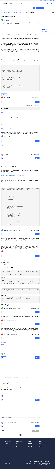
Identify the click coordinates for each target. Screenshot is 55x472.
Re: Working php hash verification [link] (29, 12)
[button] (2, 102)
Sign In (53, 3)
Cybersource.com (30, 443)
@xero (2, 112)
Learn (17, 443)
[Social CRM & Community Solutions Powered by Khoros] (52, 470)
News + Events (30, 446)
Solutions (17, 446)
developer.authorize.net (43, 0)
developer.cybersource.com (50, 0)
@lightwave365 (3, 145)
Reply (37, 140)
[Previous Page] (13, 435)
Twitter (40, 443)
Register (6, 443)
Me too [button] (4, 94)
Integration (23, 12)
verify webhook (44, 31)
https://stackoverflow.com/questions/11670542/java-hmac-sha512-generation (13, 175)
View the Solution (6, 20)
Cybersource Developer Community (3, 3)
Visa (30, 461)
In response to (12, 154)
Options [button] (53, 12)
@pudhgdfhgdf (3, 342)
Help (49, 3)
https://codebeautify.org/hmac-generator (7, 128)
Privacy (41, 461)
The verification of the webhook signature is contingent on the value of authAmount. (47, 28)
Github (40, 446)
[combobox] (23, 8)
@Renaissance (19, 366)
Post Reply (35, 430)
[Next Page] (27, 435)
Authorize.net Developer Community (34, 3)
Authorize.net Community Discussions (16, 12)
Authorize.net (36, 461)
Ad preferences (46, 461)
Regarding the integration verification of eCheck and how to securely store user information (47, 24)
